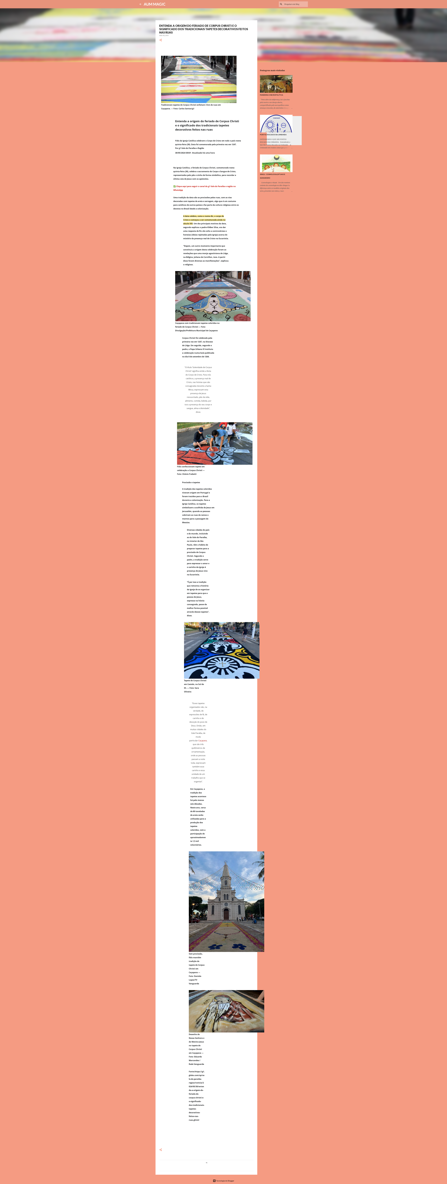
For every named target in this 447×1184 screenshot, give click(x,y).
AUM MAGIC (154, 4)
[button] (160, 40)
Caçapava (202, 740)
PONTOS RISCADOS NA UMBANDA (273, 135)
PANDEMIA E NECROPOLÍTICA (271, 95)
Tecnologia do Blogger (225, 1181)
